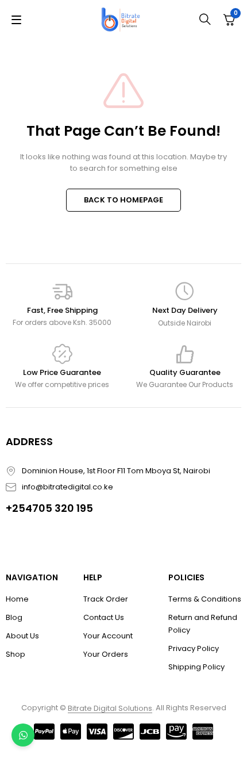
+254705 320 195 (49, 508)
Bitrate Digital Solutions (110, 708)
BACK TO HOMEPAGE (123, 199)
